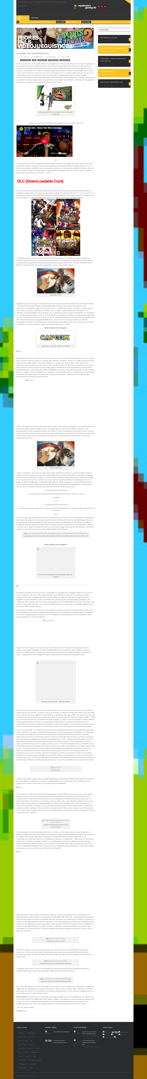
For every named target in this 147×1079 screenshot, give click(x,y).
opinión (25, 1052)
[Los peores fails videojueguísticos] (48, 1042)
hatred (37, 1048)
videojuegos (64, 60)
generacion (22, 1048)
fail (34, 60)
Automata (21, 1033)
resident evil (34, 1052)
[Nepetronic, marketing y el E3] (113, 1035)
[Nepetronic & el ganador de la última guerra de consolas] (120, 1035)
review (20, 1056)
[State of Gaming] (104, 1035)
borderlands (31, 1033)
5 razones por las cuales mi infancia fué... (89, 1042)
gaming (31, 1044)
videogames (53, 60)
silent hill (42, 60)
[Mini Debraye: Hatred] (48, 1034)
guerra (30, 1048)
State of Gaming (28, 22)
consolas (31, 1037)
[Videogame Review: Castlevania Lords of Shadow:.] (116, 1038)
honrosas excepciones (84, 193)
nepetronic (52, 57)
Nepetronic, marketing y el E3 (58, 22)
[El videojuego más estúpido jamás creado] (104, 1038)
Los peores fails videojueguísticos (32, 53)
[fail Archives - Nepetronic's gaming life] (55, 38)
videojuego (32, 1064)
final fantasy (22, 1044)
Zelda (31, 1068)
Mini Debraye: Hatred (108, 38)
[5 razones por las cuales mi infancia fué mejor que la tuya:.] (77, 1042)
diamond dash (23, 1040)
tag (34, 1056)
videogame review (34, 1060)
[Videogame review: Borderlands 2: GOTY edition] (120, 1033)
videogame (22, 1060)
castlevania (25, 60)
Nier (19, 1052)
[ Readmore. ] (21, 1011)
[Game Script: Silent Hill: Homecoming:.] (77, 1034)
